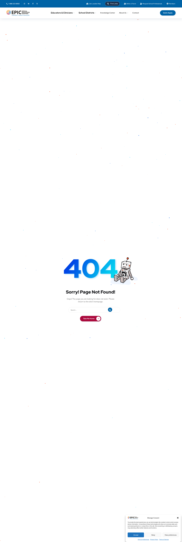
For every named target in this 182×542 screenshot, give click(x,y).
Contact (135, 13)
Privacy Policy (154, 539)
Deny (153, 535)
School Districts (86, 12)
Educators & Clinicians (62, 12)
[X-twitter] (37, 3)
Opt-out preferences (143, 539)
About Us (122, 13)
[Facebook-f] (32, 3)
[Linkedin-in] (28, 3)
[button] (178, 518)
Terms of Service (164, 539)
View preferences (171, 535)
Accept (135, 535)
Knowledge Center (107, 13)
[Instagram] (24, 3)
